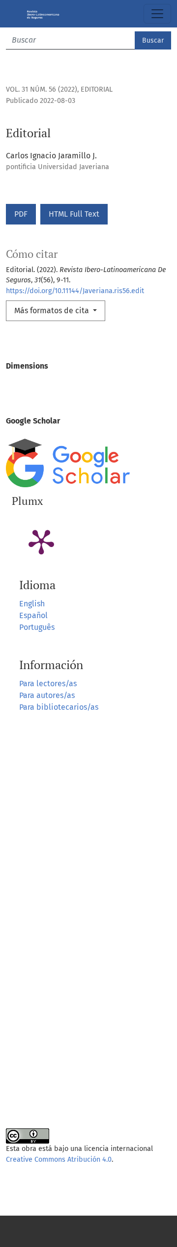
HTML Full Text (74, 214)
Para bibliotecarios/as (58, 707)
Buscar (153, 40)
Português (37, 627)
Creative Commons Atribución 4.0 (59, 1159)
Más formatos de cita (52, 310)
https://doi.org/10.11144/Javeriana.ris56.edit (75, 291)
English (32, 603)
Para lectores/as (48, 683)
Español (33, 615)
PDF (21, 214)
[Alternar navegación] (157, 14)
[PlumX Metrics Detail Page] (41, 541)
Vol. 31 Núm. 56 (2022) (41, 89)
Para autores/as (47, 695)
